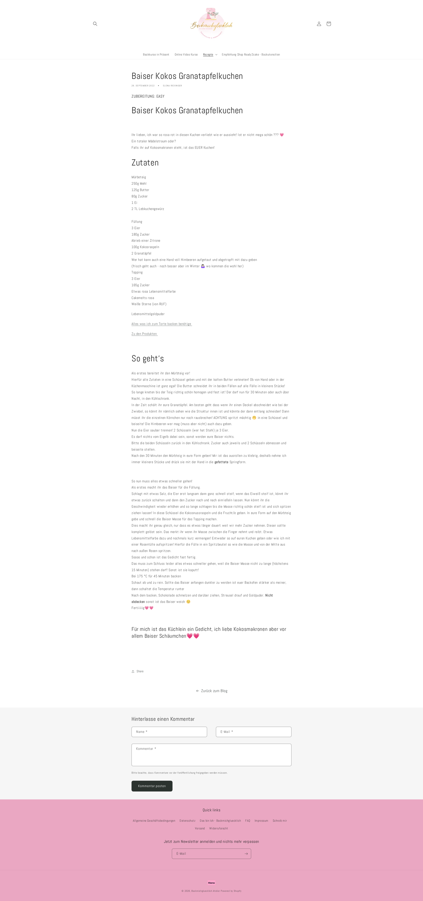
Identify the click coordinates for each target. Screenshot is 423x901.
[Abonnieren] (246, 854)
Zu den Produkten (145, 333)
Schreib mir (280, 821)
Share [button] (140, 671)
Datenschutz (188, 821)
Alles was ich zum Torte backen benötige (162, 323)
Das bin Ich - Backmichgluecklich (220, 821)
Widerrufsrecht (218, 828)
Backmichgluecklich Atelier (206, 890)
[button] (95, 24)
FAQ (247, 821)
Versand (200, 828)
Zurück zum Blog (214, 690)
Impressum (261, 821)
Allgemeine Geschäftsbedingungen (154, 821)
